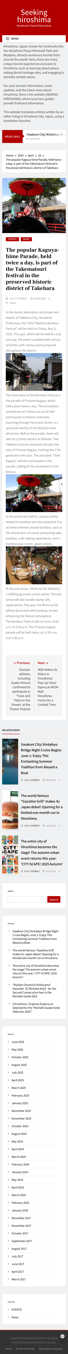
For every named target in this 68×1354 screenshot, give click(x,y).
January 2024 (20, 1172)
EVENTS (12, 239)
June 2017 (18, 1264)
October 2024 (20, 1126)
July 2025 (17, 1072)
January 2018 (20, 1210)
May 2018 (17, 1179)
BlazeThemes (48, 1342)
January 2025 (20, 1103)
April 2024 (18, 1149)
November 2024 (21, 1118)
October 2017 (20, 1233)
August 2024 (19, 1134)
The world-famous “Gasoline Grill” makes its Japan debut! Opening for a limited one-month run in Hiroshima (42, 807)
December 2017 (21, 1218)
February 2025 (20, 1095)
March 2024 (19, 1157)
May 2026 (17, 1049)
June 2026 (18, 1042)
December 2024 (21, 1111)
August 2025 (19, 1065)
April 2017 (18, 1271)
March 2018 (19, 1195)
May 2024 (17, 1141)
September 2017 (22, 1241)
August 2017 (19, 1248)
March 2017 (19, 1279)
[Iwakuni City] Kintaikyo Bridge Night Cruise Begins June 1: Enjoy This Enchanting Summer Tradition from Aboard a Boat (35, 936)
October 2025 (20, 1057)
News (26, 239)
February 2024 (20, 1164)
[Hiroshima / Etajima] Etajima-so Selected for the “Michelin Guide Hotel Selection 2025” (36, 1007)
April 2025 (18, 1080)
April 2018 (18, 1187)
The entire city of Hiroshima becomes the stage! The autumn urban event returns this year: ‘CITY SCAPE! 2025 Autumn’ (42, 852)
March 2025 (19, 1088)
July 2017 (17, 1256)
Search (10, 891)
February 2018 (20, 1202)
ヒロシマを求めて (18, 298)
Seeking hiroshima (34, 15)
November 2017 (21, 1225)
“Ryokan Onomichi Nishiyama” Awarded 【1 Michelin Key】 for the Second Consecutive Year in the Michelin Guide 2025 (34, 990)
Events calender (25, 1348)
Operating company (50, 1348)
